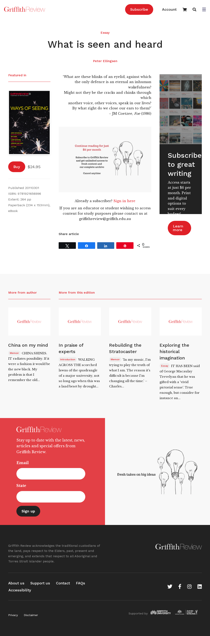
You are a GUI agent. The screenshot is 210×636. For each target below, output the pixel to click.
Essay (105, 33)
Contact (63, 583)
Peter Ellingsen (105, 61)
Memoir (14, 353)
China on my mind (28, 345)
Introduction (67, 359)
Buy (16, 167)
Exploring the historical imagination (174, 351)
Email (22, 463)
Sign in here (124, 201)
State (21, 485)
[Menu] (204, 10)
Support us (40, 583)
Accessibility (19, 590)
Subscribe (139, 9)
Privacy (13, 615)
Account (169, 9)
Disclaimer (31, 615)
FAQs (80, 583)
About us (16, 583)
